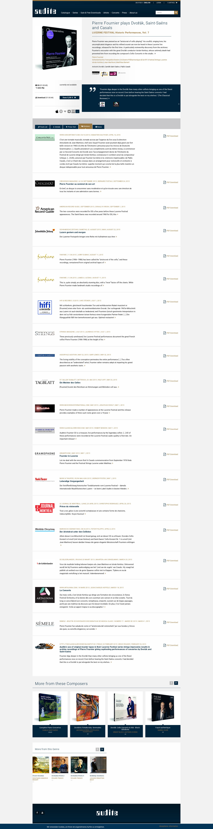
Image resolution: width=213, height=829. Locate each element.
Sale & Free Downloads (91, 13)
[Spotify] (61, 111)
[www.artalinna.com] (45, 595)
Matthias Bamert (122, 62)
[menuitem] (65, 12)
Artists (106, 13)
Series (75, 13)
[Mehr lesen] (110, 167)
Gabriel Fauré (163, 730)
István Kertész (97, 62)
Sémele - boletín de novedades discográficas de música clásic (87, 621)
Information (173, 826)
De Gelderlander (67, 559)
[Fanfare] (45, 257)
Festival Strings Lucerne (158, 60)
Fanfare (63, 255)
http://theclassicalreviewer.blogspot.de (78, 644)
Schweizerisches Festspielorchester (105, 60)
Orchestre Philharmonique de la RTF (133, 60)
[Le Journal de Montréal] (45, 508)
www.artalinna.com (69, 587)
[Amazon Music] (65, 111)
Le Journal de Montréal (70, 504)
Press (124, 13)
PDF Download (172, 136)
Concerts (115, 13)
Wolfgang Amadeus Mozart (40, 779)
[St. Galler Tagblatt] (45, 382)
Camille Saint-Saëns (50, 730)
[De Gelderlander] (45, 563)
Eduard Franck (57, 778)
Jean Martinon (109, 62)
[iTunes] (69, 111)
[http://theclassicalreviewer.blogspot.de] (45, 646)
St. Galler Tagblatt (68, 380)
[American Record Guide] (45, 209)
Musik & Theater (67, 478)
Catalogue (65, 13)
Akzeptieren (163, 826)
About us (133, 13)
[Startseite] (45, 11)
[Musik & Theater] (45, 479)
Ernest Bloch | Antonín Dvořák (125, 732)
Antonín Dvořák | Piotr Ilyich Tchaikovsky (87, 731)
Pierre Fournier (97, 57)
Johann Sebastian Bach (97, 779)
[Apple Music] (57, 111)
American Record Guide (70, 206)
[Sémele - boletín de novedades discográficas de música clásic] (45, 624)
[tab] (42, 127)
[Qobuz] (73, 111)
